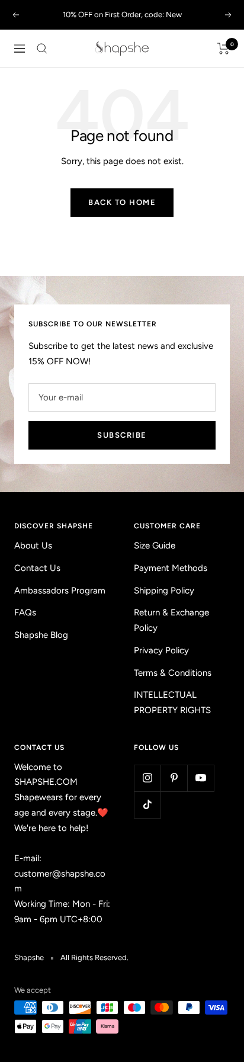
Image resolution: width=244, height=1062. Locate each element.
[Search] (42, 48)
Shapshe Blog (41, 635)
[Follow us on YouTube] (200, 778)
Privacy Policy (161, 650)
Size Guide (154, 545)
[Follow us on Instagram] (147, 778)
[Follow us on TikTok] (147, 804)
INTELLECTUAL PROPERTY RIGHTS (172, 702)
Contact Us (37, 568)
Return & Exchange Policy (171, 620)
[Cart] (223, 48)
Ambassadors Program (59, 590)
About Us (33, 545)
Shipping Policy (164, 590)
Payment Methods (170, 568)
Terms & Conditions (172, 673)
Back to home (122, 202)
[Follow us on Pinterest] (173, 778)
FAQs (25, 612)
